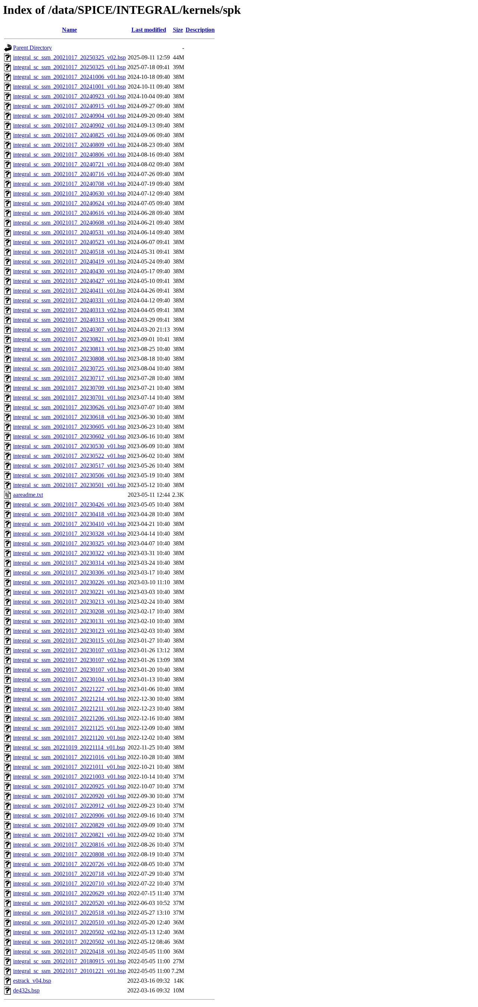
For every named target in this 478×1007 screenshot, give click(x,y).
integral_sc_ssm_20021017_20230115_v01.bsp (69, 640)
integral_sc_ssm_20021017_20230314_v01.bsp (69, 563)
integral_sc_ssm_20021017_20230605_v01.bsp (69, 427)
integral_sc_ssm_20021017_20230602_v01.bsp (69, 436)
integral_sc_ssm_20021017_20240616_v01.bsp (69, 213)
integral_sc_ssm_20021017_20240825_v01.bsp (69, 135)
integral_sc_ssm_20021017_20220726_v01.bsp (69, 864)
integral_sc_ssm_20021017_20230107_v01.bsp (69, 669)
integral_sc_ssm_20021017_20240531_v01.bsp (69, 232)
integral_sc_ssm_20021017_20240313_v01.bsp (69, 320)
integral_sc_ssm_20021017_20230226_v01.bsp (69, 582)
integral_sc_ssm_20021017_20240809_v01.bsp (69, 145)
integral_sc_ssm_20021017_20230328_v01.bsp (69, 533)
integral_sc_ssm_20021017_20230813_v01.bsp (69, 349)
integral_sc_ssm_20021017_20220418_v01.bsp (69, 951)
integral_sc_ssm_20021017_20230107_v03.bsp (69, 650)
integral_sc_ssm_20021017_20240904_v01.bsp (69, 116)
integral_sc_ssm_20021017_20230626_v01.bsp (69, 407)
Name (69, 30)
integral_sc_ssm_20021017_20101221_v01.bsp (69, 971)
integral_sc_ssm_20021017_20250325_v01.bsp (69, 67)
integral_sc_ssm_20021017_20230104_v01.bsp (69, 679)
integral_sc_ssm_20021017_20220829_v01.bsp (69, 825)
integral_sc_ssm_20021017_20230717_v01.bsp (69, 378)
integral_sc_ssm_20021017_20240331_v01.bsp (69, 300)
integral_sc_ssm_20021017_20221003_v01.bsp (69, 776)
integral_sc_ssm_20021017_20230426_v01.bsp (69, 504)
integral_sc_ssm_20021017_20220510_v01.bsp (69, 922)
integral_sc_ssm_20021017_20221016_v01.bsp (69, 757)
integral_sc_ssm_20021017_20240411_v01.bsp (69, 290)
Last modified (148, 30)
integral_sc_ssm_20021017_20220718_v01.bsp (69, 874)
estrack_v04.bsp (32, 980)
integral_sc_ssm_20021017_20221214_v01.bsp (69, 699)
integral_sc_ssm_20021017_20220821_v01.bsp (69, 835)
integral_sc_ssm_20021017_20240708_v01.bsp (69, 184)
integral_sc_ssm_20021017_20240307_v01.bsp (69, 329)
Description (200, 30)
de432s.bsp (26, 990)
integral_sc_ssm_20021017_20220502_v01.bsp (69, 942)
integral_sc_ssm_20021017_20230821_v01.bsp (69, 339)
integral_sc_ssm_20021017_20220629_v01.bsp (69, 893)
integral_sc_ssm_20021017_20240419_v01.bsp (69, 261)
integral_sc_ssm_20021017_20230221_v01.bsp (69, 592)
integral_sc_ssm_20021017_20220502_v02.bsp (69, 932)
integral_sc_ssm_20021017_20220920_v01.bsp (69, 796)
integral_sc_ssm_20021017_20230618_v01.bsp (69, 417)
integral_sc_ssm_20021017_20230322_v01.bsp (69, 553)
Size (178, 30)
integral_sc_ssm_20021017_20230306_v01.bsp (69, 572)
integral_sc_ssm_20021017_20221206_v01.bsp (69, 718)
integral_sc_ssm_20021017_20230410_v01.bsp (69, 524)
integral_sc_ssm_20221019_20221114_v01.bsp (69, 747)
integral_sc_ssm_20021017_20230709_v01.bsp (69, 388)
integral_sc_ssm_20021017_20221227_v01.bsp (69, 689)
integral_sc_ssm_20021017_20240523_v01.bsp (69, 242)
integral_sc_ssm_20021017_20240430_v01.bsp (69, 271)
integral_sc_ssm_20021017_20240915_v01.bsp (69, 106)
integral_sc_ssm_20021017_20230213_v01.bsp (69, 601)
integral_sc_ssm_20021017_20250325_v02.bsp (69, 57)
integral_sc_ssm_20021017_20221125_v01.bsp (69, 728)
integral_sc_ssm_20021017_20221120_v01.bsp (69, 738)
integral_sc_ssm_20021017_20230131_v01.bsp (69, 621)
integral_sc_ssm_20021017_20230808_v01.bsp (69, 358)
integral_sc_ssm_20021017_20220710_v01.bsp (69, 883)
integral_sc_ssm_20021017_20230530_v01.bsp (69, 446)
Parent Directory (32, 47)
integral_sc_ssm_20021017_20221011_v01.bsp (69, 767)
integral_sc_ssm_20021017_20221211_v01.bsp (69, 708)
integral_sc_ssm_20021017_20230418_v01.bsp (69, 514)
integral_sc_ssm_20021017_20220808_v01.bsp (69, 854)
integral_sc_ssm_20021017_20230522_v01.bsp (69, 456)
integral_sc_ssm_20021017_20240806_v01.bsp (69, 154)
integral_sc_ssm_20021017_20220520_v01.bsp (69, 903)
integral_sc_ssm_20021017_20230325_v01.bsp (69, 543)
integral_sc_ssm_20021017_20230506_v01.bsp (69, 475)
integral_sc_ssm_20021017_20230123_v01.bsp (69, 631)
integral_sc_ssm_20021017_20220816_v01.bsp (69, 844)
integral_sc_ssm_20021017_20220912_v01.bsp (69, 806)
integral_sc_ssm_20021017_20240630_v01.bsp (69, 193)
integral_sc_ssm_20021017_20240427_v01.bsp (69, 281)
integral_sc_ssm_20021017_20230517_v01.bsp (69, 465)
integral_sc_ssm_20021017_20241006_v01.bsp (69, 77)
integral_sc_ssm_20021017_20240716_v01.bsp (69, 174)
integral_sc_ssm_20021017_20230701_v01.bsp (69, 397)
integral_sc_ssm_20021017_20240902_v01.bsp (69, 125)
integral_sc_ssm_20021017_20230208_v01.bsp (69, 611)
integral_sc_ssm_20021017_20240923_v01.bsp (69, 96)
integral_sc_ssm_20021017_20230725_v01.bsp (69, 368)
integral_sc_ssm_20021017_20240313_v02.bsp (69, 310)
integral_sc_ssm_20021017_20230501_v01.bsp (69, 485)
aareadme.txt (28, 495)
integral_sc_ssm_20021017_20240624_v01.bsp (69, 203)
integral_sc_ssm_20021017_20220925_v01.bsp (69, 786)
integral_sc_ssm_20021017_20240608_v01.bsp (69, 222)
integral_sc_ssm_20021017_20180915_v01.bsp (69, 961)
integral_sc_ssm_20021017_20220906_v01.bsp (69, 815)
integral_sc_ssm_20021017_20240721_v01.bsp (69, 164)
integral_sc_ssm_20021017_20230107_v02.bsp (69, 660)
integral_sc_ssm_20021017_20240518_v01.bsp (69, 252)
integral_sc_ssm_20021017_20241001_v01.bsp (69, 86)
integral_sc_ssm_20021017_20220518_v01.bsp (69, 912)
